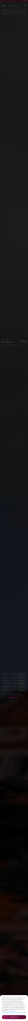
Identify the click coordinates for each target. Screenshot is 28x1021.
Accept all (14, 1017)
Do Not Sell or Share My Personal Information (14, 1012)
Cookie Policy (12, 1010)
